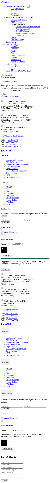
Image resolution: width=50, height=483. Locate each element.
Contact (18, 71)
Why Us (14, 11)
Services (17, 17)
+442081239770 (11, 140)
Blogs (13, 69)
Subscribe (5, 223)
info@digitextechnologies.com (12, 136)
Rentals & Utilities (18, 62)
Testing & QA (11, 173)
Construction (16, 49)
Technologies (11, 42)
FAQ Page (10, 202)
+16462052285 (11, 144)
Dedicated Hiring (17, 40)
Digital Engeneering (18, 24)
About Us (16, 6)
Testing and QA (22, 35)
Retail (13, 51)
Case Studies (16, 66)
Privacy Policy (11, 200)
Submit (4, 481)
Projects (9, 189)
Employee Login (12, 198)
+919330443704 (11, 146)
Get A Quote (6, 75)
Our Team (10, 196)
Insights (9, 64)
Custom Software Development (28, 27)
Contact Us (10, 193)
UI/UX (13, 38)
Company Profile (17, 9)
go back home (6, 94)
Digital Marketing (22, 31)
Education (14, 53)
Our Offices (15, 15)
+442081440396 (11, 142)
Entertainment (16, 60)
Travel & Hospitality (18, 55)
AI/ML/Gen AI (16, 22)
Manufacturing (16, 57)
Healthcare (15, 47)
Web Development (23, 29)
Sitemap (9, 204)
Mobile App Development (26, 33)
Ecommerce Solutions (19, 20)
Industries (10, 44)
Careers (14, 13)
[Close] (2, 452)
